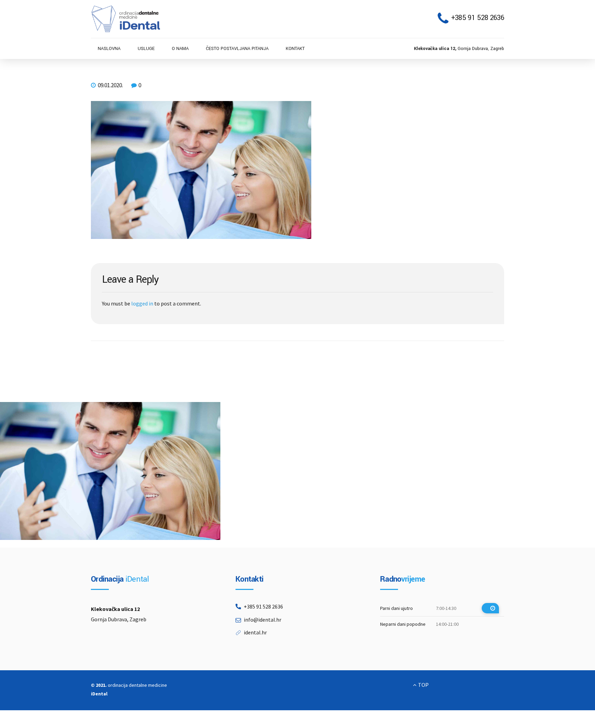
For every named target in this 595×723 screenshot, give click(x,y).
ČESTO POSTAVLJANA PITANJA (237, 49)
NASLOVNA (109, 49)
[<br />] (490, 608)
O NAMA (180, 49)
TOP (423, 684)
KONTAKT (295, 49)
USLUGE (146, 49)
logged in (142, 303)
